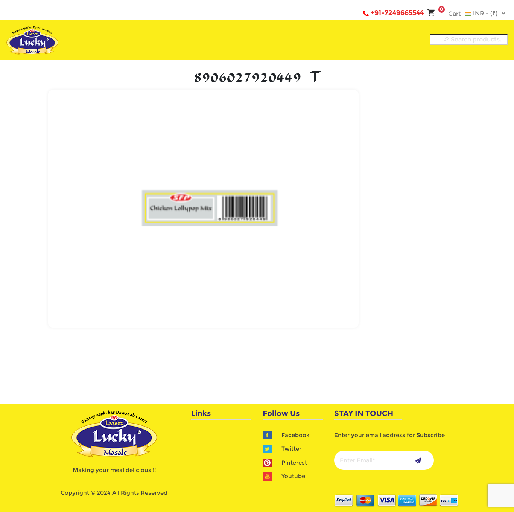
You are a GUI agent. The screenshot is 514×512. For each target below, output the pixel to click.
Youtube (293, 476)
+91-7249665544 (397, 13)
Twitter (291, 448)
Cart (450, 13)
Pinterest (294, 462)
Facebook (295, 435)
